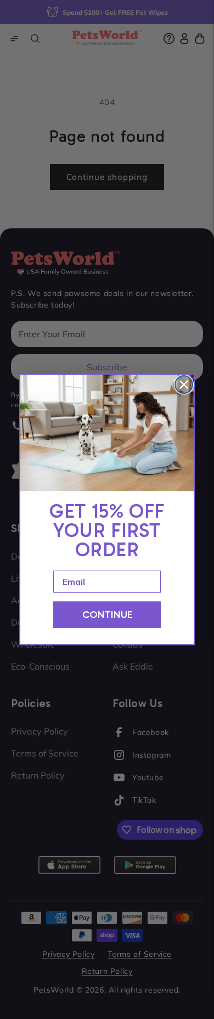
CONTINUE (107, 615)
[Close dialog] (184, 384)
